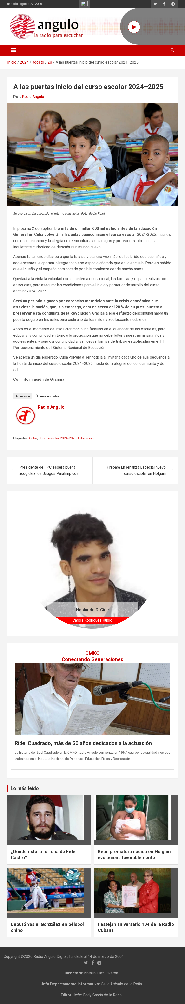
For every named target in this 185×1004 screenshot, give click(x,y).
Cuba (33, 438)
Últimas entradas (47, 396)
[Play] (134, 27)
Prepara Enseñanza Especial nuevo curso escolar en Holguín (136, 470)
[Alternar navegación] (13, 50)
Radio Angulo (33, 96)
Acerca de (23, 396)
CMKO (92, 653)
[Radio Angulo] (25, 409)
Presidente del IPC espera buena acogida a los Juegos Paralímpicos (49, 470)
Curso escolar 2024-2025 (58, 438)
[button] (37, 563)
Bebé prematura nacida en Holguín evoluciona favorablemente (134, 854)
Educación (86, 438)
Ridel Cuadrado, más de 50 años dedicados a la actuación (83, 743)
